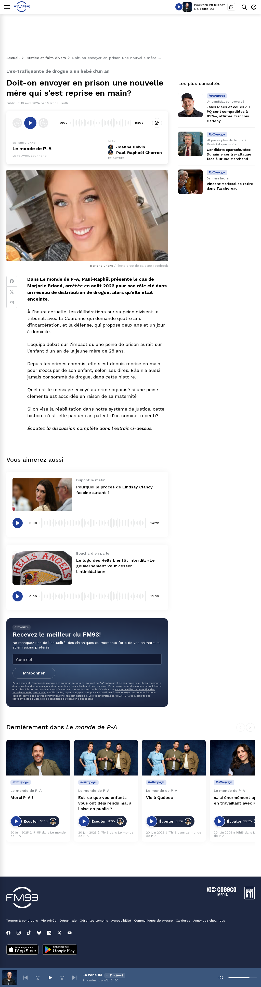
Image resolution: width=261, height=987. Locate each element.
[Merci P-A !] (38, 758)
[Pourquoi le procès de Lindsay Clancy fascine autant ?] (42, 494)
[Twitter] (11, 292)
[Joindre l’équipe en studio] (231, 7)
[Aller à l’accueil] (22, 10)
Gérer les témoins (94, 920)
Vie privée (49, 920)
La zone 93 (204, 9)
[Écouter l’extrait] (30, 123)
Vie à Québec (159, 797)
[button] (25, 977)
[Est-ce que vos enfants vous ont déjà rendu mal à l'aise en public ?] (106, 758)
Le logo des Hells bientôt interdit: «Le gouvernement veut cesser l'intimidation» (115, 566)
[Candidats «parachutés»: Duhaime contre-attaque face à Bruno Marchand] (190, 144)
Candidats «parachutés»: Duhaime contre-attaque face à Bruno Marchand (229, 154)
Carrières (183, 920)
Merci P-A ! (21, 797)
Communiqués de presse (153, 920)
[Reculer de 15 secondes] (17, 123)
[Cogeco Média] (221, 895)
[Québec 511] (249, 898)
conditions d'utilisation (63, 698)
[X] (59, 933)
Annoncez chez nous (209, 920)
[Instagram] (19, 933)
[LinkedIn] (49, 933)
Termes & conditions (22, 920)
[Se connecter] (254, 7)
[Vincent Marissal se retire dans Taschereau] (190, 182)
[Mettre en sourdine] (220, 977)
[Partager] (157, 123)
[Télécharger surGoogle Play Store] (60, 950)
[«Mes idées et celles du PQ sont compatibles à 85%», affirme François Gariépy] (190, 105)
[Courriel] (11, 302)
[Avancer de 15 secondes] (43, 123)
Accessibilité (121, 920)
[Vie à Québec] (174, 758)
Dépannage (68, 920)
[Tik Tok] (29, 933)
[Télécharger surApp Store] (22, 950)
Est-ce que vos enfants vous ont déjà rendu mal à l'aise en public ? (104, 803)
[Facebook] (11, 281)
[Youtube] (70, 933)
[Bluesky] (39, 933)
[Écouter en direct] (179, 7)
